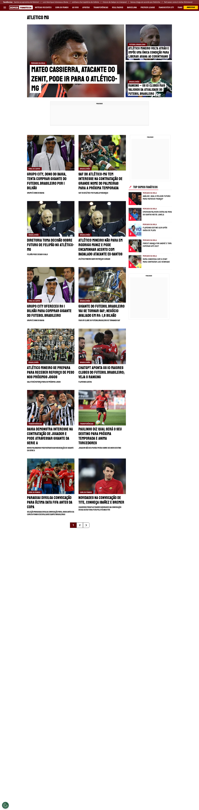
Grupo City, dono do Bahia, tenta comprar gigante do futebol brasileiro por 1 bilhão (47, 181)
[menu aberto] (4, 7)
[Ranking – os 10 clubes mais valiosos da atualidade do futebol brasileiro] (149, 79)
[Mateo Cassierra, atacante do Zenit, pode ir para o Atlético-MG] (75, 60)
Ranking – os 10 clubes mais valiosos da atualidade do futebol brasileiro (146, 89)
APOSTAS (86, 7)
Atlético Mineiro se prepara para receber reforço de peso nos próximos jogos (50, 372)
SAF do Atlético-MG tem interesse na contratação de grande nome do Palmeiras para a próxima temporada (101, 181)
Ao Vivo (75, 7)
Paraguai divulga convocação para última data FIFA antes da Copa (49, 502)
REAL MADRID (117, 7)
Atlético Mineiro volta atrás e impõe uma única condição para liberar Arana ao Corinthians (148, 52)
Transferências (101, 7)
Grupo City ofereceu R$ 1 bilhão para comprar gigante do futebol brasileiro (49, 311)
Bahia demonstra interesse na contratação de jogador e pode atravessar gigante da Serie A (50, 436)
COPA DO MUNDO (61, 7)
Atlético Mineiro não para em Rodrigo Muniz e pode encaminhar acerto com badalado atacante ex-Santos (101, 247)
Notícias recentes (43, 7)
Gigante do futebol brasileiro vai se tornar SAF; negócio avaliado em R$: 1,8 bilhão (102, 311)
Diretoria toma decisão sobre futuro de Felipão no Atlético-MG (50, 245)
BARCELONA (132, 7)
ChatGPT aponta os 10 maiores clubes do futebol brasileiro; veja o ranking (102, 372)
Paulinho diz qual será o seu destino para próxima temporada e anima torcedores (100, 436)
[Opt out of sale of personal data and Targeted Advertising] (5, 805)
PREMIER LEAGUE (148, 7)
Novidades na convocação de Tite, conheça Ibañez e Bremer (101, 500)
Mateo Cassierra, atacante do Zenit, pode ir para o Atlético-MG (74, 79)
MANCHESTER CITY (166, 7)
